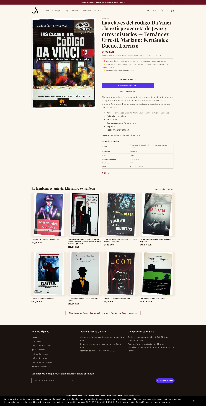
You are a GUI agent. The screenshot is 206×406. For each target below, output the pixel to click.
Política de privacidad (41, 345)
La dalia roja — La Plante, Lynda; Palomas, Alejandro (155, 240)
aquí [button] (168, 402)
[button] (57, 10)
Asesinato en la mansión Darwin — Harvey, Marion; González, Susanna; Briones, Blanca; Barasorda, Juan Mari (84, 241)
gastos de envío (128, 55)
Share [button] (106, 173)
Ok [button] (194, 401)
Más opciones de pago (128, 91)
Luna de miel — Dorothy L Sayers (152, 298)
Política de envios (39, 358)
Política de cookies (39, 354)
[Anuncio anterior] (32, 2)
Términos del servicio (40, 366)
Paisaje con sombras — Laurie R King (45, 239)
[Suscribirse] (71, 380)
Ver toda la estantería (165, 189)
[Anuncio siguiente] (173, 2)
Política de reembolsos (41, 362)
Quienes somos (38, 350)
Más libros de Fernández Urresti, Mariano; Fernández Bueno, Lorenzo (103, 313)
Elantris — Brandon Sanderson (42, 298)
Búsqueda (35, 337)
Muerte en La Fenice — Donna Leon (117, 298)
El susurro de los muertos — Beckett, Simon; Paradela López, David (120, 240)
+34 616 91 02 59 (107, 351)
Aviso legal (36, 341)
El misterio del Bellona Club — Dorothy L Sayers (83, 299)
